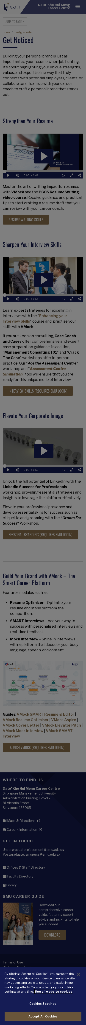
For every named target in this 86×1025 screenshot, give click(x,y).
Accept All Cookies (43, 1016)
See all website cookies (53, 991)
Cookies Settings (42, 1003)
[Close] (79, 974)
